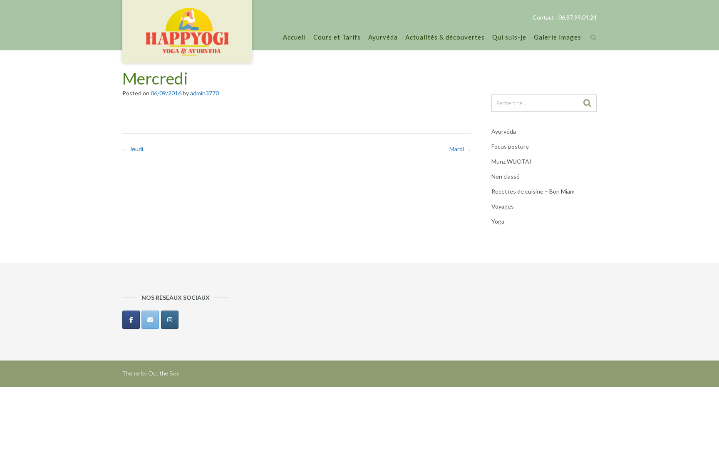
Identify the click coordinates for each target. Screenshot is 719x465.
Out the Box (163, 373)
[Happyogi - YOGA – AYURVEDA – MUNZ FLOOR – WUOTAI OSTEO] (187, 32)
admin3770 (204, 93)
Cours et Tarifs (337, 37)
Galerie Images (557, 37)
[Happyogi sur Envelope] (150, 320)
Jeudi (132, 148)
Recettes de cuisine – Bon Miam (533, 191)
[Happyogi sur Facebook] (131, 320)
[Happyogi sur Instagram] (170, 320)
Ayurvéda (383, 37)
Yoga (497, 221)
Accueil (294, 37)
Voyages (502, 206)
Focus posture (510, 146)
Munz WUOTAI (511, 161)
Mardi (460, 148)
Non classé (505, 176)
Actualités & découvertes (445, 37)
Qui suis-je (509, 37)
